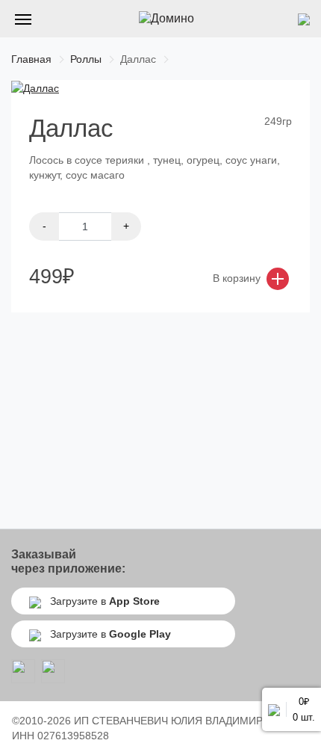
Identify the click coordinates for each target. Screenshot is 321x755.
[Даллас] (35, 87)
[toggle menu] (23, 19)
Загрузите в (103, 601)
